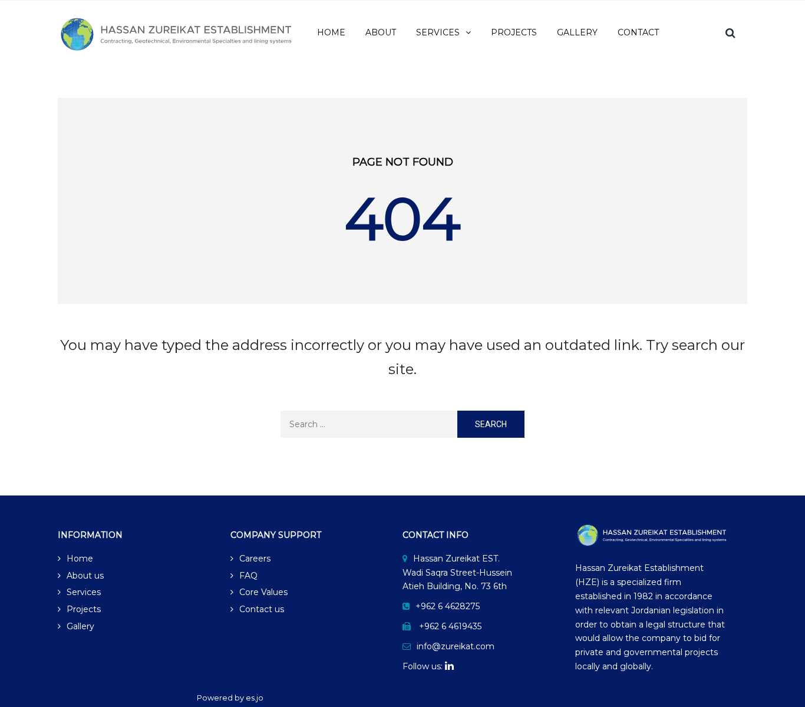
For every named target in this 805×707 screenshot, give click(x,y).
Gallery (80, 626)
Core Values (263, 592)
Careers (254, 558)
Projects (84, 609)
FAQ (248, 575)
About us (85, 575)
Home (80, 558)
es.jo (254, 697)
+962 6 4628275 (447, 606)
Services (84, 592)
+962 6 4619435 (450, 626)
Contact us (261, 609)
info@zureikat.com (455, 646)
